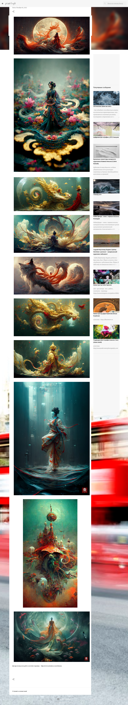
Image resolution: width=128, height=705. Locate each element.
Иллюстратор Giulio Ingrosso (102, 285)
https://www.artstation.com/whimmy (51, 666)
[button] (13, 11)
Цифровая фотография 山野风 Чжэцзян (106, 137)
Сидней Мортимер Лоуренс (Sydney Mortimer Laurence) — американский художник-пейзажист (105, 252)
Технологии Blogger (65, 699)
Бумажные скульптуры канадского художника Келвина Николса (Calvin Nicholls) (105, 161)
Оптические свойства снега (102, 106)
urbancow (71, 702)
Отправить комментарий (19, 691)
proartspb (10, 3)
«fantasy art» (97, 194)
